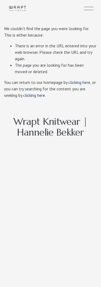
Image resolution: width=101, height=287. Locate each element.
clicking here (79, 82)
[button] (17, 174)
